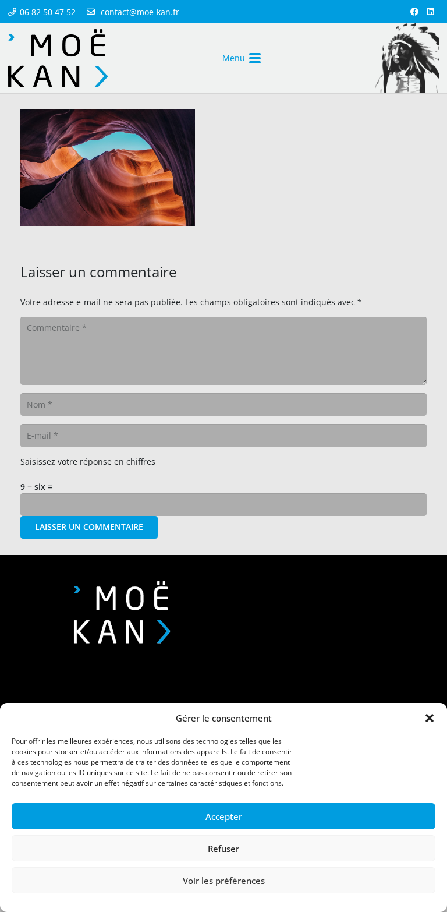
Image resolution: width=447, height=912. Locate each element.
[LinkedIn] (431, 11)
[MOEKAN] (58, 58)
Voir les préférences (224, 880)
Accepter (223, 816)
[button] (429, 718)
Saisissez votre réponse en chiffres (87, 461)
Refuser (223, 848)
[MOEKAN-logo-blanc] (122, 612)
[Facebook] (414, 11)
